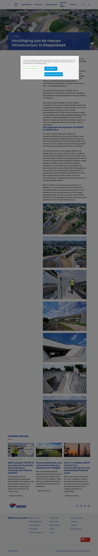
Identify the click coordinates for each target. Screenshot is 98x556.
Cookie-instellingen (31, 68)
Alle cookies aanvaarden (53, 74)
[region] (49, 68)
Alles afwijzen (51, 68)
